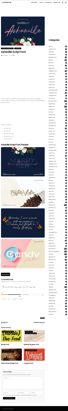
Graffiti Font (51, 155)
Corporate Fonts (52, 95)
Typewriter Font (52, 289)
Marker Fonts (52, 196)
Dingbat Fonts (52, 103)
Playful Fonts (52, 226)
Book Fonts (51, 62)
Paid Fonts (51, 221)
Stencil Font (51, 267)
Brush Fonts (51, 65)
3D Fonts (51, 46)
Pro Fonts (51, 229)
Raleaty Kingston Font (31, 344)
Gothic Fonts (52, 153)
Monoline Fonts (52, 207)
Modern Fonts (14, 350)
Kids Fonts (51, 180)
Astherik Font (4, 323)
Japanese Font (52, 177)
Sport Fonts (51, 265)
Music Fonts (51, 213)
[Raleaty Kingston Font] (34, 336)
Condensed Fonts (53, 92)
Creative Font (52, 98)
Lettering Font (52, 188)
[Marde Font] (11, 336)
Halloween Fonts (52, 161)
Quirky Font (51, 235)
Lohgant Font (28, 363)
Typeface (51, 287)
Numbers (21, 299)
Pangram (4, 299)
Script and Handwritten (7, 48)
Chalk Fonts (51, 76)
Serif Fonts (51, 254)
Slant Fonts (51, 262)
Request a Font (56, 2)
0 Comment (5, 55)
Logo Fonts (51, 191)
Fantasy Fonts (52, 131)
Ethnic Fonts (51, 120)
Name (9, 299)
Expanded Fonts (52, 123)
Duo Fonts (51, 112)
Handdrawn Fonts (53, 164)
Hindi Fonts (51, 169)
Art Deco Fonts (52, 54)
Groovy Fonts (52, 158)
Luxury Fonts (51, 194)
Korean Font (51, 183)
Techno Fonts (52, 276)
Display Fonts (52, 106)
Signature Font (52, 257)
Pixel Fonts (51, 224)
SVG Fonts (51, 270)
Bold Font (51, 60)
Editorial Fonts (52, 114)
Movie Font (51, 210)
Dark (43, 294)
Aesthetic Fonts (52, 49)
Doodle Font (51, 109)
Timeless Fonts (52, 281)
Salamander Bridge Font (9, 363)
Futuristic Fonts (52, 144)
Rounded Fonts (52, 246)
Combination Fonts (53, 90)
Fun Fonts (51, 142)
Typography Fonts (53, 292)
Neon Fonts (51, 216)
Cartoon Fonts (52, 73)
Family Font (51, 128)
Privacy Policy (34, 2)
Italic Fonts (51, 174)
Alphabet (14, 299)
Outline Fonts (52, 218)
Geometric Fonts (53, 150)
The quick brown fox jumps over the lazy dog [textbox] (18, 287)
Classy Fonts (6, 350)
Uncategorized (52, 295)
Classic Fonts (52, 84)
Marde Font (5, 344)
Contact (41, 2)
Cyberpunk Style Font (39, 323)
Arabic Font (51, 51)
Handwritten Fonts (53, 166)
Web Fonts (18, 48)
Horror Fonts (51, 172)
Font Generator (48, 2)
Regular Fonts (52, 237)
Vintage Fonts (52, 303)
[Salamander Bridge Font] (11, 355)
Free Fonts (51, 139)
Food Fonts (51, 136)
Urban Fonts (51, 298)
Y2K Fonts (51, 314)
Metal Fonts (51, 202)
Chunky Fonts (52, 82)
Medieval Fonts (52, 199)
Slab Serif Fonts (52, 259)
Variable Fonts (52, 300)
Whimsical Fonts (52, 311)
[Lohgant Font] (34, 355)
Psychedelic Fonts (53, 232)
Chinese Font (52, 79)
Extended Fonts (52, 125)
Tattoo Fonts (52, 273)
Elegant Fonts (29, 331)
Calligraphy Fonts (53, 71)
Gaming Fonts (52, 147)
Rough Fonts (51, 243)
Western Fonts (52, 308)
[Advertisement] (34, 8)
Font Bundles (52, 133)
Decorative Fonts (53, 101)
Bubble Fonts (52, 68)
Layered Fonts (52, 185)
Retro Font (51, 240)
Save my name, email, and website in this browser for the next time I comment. (20, 395)
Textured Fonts (52, 278)
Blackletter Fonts (52, 57)
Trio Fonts (51, 284)
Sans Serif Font (52, 248)
